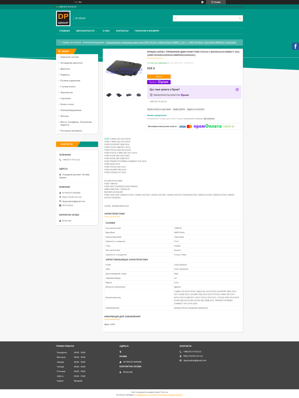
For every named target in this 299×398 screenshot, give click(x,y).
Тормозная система (69, 57)
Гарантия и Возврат (147, 31)
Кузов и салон (67, 104)
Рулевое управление (70, 80)
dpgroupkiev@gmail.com (73, 201)
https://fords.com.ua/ (72, 197)
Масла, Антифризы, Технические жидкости (76, 123)
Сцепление (65, 98)
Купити (159, 76)
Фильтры (64, 116)
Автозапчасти (85, 31)
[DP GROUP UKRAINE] (63, 18)
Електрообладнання (93, 42)
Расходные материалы (71, 131)
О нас (106, 31)
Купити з (153, 82)
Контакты (122, 31)
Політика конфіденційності (171, 395)
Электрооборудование (70, 110)
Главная (64, 31)
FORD (106, 139)
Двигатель (65, 69)
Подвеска (64, 75)
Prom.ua (164, 392)
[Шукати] (240, 18)
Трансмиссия (66, 92)
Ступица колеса (67, 86)
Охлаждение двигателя (71, 63)
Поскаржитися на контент (146, 395)
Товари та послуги (71, 42)
